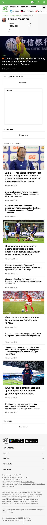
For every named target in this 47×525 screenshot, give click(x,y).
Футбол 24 (5, 15)
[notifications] (39, 2)
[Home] (5, 11)
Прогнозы (25, 7)
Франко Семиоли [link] (28, 15)
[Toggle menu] (44, 7)
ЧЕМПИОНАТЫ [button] (7, 464)
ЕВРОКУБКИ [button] (7, 469)
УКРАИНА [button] (6, 459)
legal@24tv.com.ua (27, 482)
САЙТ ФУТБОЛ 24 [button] (8, 448)
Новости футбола (15, 15)
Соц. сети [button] (6, 453)
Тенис (4, 55)
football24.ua (6, 499)
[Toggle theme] (33, 2)
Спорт (33, 7)
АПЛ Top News (28, 11)
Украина (16, 11)
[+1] (3, 2)
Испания (41, 11)
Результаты (14, 7)
